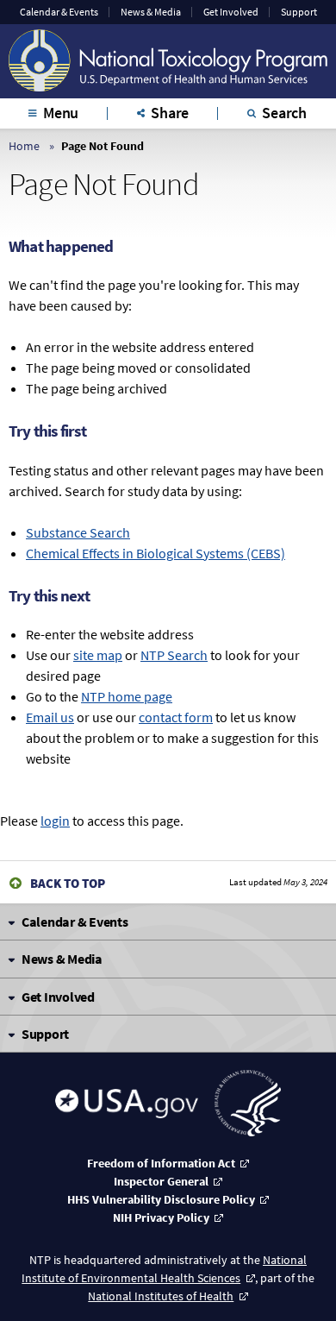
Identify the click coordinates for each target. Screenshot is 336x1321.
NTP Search (174, 655)
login (55, 820)
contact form (176, 717)
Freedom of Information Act (161, 1163)
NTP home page (126, 696)
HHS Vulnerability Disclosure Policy (161, 1199)
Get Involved (230, 12)
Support (299, 12)
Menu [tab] (60, 113)
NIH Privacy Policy (161, 1217)
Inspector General (161, 1181)
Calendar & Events (59, 12)
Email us (50, 717)
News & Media (151, 12)
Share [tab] (170, 113)
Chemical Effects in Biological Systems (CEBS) (155, 553)
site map (97, 655)
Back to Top (67, 883)
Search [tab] (284, 113)
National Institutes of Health (160, 1296)
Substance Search (78, 532)
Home (24, 146)
